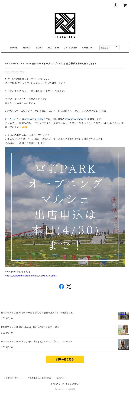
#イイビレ (10, 119)
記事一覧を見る (65, 359)
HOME (14, 47)
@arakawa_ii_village (33, 119)
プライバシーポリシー (13, 378)
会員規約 (60, 378)
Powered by (61, 389)
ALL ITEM (53, 47)
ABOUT (26, 47)
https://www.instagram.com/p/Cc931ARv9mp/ (31, 275)
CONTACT (88, 47)
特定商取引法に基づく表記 (39, 378)
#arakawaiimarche (75, 119)
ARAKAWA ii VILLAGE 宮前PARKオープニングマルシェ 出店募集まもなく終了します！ (50, 63)
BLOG (39, 47)
